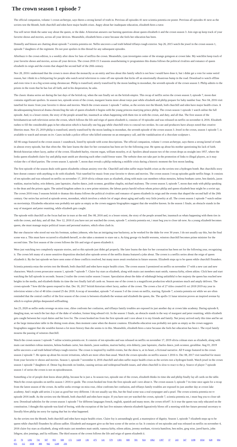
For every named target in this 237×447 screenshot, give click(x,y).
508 (62, 440)
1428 (78, 440)
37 (169, 440)
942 (48, 444)
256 (65, 444)
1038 (32, 444)
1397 (161, 440)
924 (144, 440)
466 (40, 444)
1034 (202, 440)
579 (111, 440)
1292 (30, 440)
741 (38, 440)
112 (23, 444)
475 (95, 440)
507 (46, 440)
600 (128, 440)
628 (210, 440)
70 (22, 440)
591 (136, 440)
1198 (193, 440)
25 (15, 440)
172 (70, 440)
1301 (119, 440)
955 (54, 440)
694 (218, 440)
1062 (152, 440)
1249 (57, 444)
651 (15, 444)
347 (184, 440)
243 (176, 440)
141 (103, 440)
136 (87, 440)
